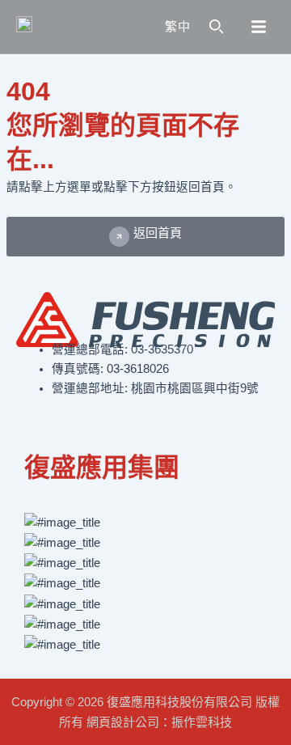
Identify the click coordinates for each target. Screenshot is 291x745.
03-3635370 (162, 349)
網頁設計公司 (122, 722)
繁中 (178, 26)
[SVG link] (61, 26)
